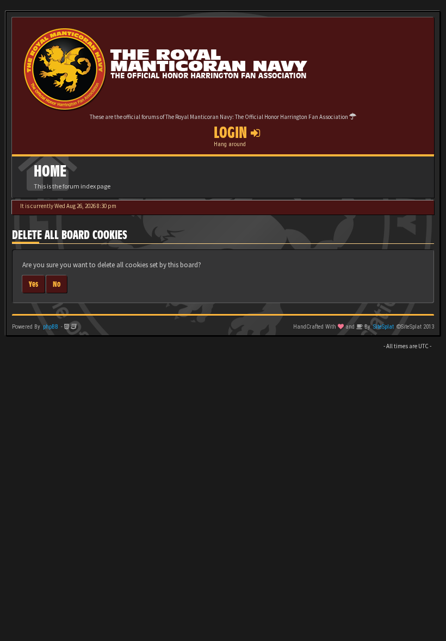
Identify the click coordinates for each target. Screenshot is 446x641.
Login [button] (232, 132)
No (56, 283)
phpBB (50, 326)
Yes (33, 283)
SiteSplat (383, 326)
